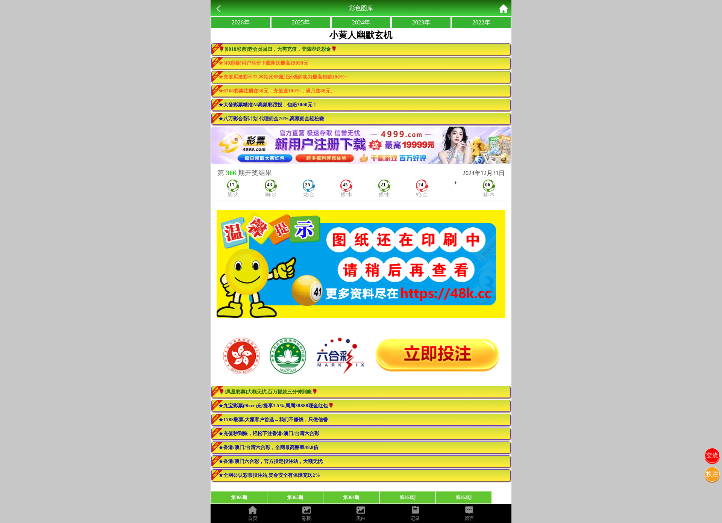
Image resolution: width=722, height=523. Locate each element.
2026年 (241, 22)
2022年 (481, 22)
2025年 (301, 22)
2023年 (421, 22)
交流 (712, 455)
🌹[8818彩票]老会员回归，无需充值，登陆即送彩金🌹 (277, 49)
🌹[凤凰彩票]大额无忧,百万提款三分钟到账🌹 (268, 392)
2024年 (361, 22)
